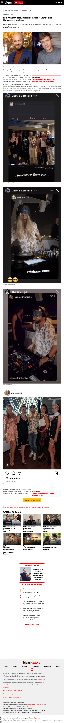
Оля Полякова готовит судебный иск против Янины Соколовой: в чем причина (33, 610)
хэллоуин (24, 507)
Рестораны (35, 666)
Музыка (24, 666)
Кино (15, 666)
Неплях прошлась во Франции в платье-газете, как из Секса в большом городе (32, 617)
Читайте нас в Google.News (32, 500)
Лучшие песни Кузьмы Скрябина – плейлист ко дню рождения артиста (33, 602)
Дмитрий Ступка (44, 507)
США (7, 507)
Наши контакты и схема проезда (12, 690)
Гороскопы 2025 (26, 10)
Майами (30, 507)
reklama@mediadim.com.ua (35, 704)
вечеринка (18, 507)
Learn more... (49, 720)
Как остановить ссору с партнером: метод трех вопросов (50, 547)
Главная (5, 14)
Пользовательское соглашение (12, 697)
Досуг (11, 14)
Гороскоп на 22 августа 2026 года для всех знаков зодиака (30, 547)
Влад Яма (36, 507)
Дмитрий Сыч (17, 29)
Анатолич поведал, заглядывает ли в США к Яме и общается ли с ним (10, 529)
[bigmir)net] (9, 2)
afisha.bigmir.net (41, 679)
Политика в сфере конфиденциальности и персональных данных (22, 694)
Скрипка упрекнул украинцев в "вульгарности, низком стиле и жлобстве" (30, 529)
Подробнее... (37, 718)
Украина (12, 507)
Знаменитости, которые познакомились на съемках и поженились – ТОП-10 (31, 590)
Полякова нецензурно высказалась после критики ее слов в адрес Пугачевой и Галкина (8, 550)
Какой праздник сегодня (11, 10)
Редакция (6, 687)
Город (6, 666)
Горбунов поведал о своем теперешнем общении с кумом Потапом (50, 529)
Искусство (47, 666)
